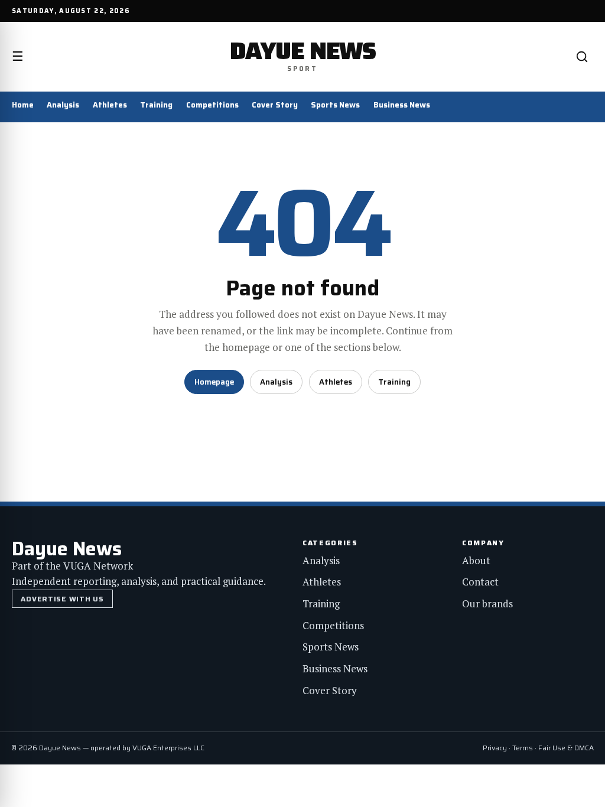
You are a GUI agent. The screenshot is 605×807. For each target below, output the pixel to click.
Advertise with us (62, 598)
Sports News (335, 105)
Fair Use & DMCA (566, 747)
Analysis (63, 105)
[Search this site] (582, 56)
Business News (401, 105)
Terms (522, 747)
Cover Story (275, 105)
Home (23, 105)
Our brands (487, 603)
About (476, 560)
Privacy (495, 747)
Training (156, 105)
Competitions (212, 105)
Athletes (110, 105)
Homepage (214, 382)
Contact (480, 581)
